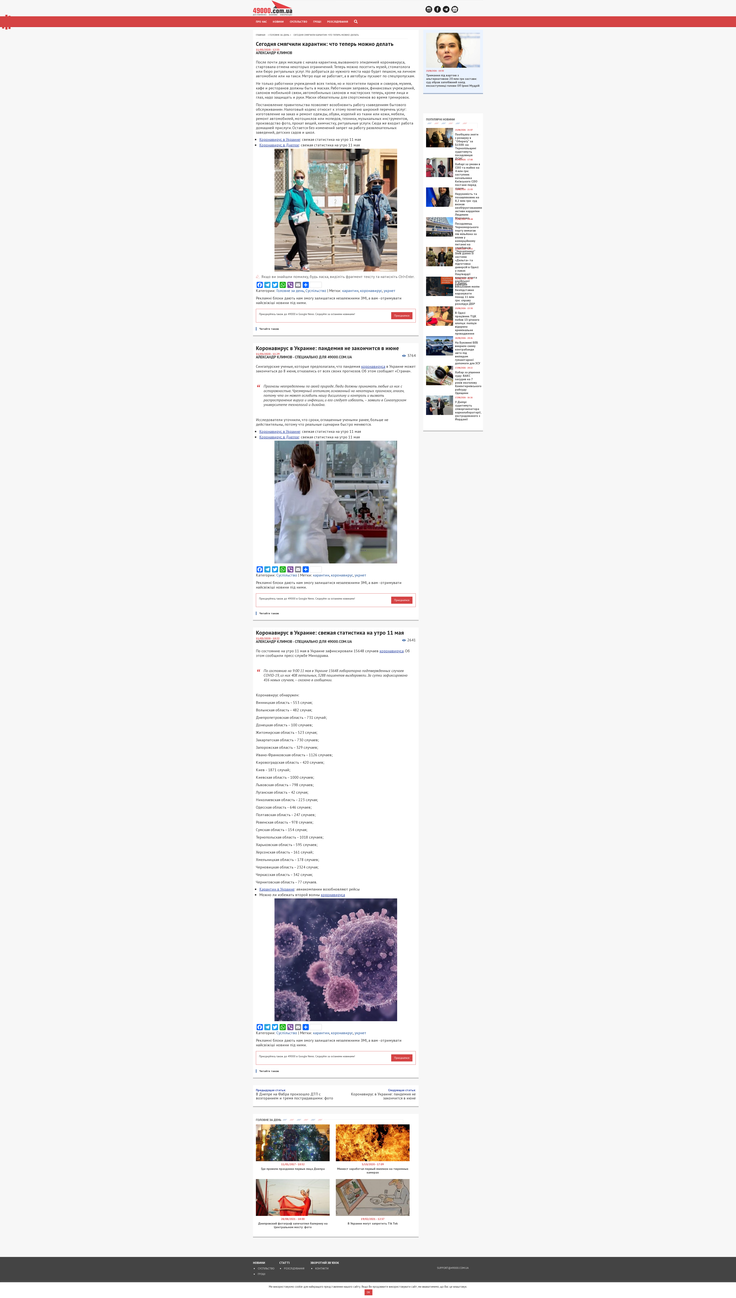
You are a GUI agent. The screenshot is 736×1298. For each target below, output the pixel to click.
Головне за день (279, 34)
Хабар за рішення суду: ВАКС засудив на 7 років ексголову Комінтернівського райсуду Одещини (468, 382)
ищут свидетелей (292, 1171)
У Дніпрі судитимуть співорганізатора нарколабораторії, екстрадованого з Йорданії (468, 410)
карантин (350, 290)
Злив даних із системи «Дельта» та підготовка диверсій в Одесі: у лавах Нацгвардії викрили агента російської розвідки (467, 268)
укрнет (389, 290)
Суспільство (298, 21)
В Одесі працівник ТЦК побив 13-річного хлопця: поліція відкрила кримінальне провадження (467, 323)
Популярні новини (440, 119)
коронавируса (373, 366)
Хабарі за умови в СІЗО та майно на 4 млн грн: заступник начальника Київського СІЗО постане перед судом (467, 176)
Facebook (437, 9)
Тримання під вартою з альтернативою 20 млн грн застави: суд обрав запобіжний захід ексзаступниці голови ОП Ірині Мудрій (453, 80)
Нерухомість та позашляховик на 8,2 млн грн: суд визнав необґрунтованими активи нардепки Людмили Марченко (468, 206)
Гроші (317, 21)
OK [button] (368, 1292)
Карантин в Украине (276, 889)
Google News (454, 9)
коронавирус (371, 290)
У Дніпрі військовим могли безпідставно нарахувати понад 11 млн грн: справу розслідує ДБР (467, 293)
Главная (260, 34)
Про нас (261, 21)
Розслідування (337, 21)
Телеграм (446, 9)
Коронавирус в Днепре (279, 145)
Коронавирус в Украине (279, 139)
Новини (278, 21)
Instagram (429, 9)
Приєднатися (401, 315)
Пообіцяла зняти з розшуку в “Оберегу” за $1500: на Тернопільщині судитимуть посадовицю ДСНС (466, 146)
